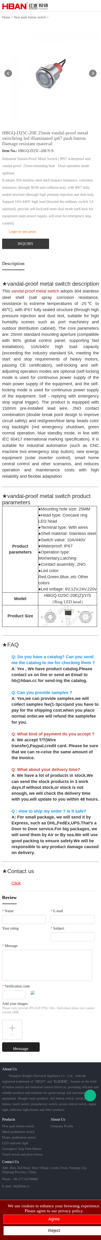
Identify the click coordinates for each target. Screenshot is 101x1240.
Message (10, 946)
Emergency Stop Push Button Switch (21, 1149)
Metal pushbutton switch (18, 1132)
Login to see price (22, 231)
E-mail (56, 911)
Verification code (16, 986)
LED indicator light (15, 1143)
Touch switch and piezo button (22, 1154)
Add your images (48, 1008)
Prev (8, 73)
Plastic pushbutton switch (19, 1137)
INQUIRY (26, 244)
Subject (57, 928)
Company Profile (61, 1126)
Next (93, 73)
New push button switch (30, 17)
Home (6, 17)
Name (8, 911)
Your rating (10, 928)
